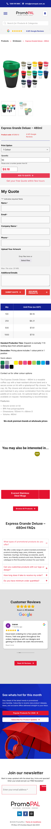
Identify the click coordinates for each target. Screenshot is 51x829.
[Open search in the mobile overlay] (25, 23)
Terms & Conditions (33, 822)
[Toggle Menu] (5, 13)
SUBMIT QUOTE (11, 292)
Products (5, 41)
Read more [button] (10, 645)
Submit (44, 786)
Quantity (4, 156)
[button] (1, 29)
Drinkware (17, 41)
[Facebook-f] (25, 813)
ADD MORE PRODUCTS (33, 292)
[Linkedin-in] (19, 813)
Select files (25, 260)
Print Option (6, 145)
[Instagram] (31, 813)
